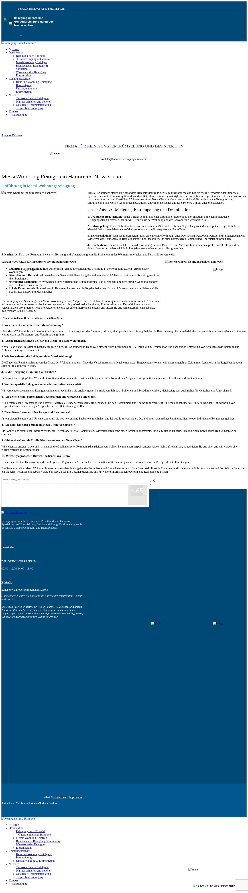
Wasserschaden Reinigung (31, 72)
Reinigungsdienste (19, 78)
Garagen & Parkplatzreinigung (33, 104)
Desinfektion (16, 52)
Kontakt (13, 111)
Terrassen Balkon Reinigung (32, 98)
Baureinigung (24, 85)
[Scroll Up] (2, 889)
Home (15, 49)
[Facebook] (21, 34)
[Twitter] (154, 481)
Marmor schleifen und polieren (33, 101)
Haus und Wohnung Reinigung (34, 81)
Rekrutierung (19, 114)
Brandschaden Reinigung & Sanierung (38, 841)
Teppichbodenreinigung (29, 108)
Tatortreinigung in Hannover (35, 59)
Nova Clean (60, 797)
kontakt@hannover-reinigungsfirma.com (41, 8)
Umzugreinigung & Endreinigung (27, 90)
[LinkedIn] (154, 484)
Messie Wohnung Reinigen (31, 62)
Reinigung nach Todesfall (30, 55)
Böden (15, 95)
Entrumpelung (24, 75)
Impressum (75, 797)
